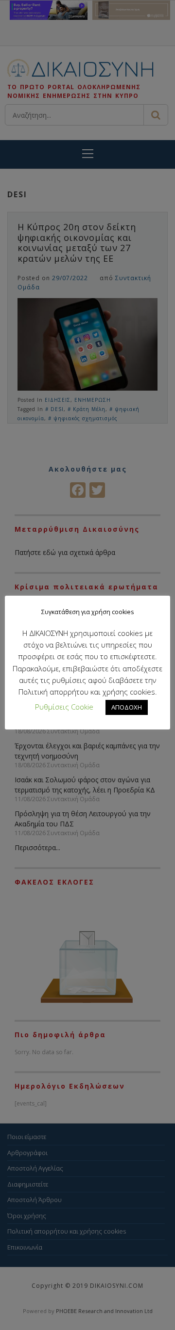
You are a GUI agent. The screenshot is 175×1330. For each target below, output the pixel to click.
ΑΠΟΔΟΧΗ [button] (126, 707)
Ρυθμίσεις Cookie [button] (64, 707)
